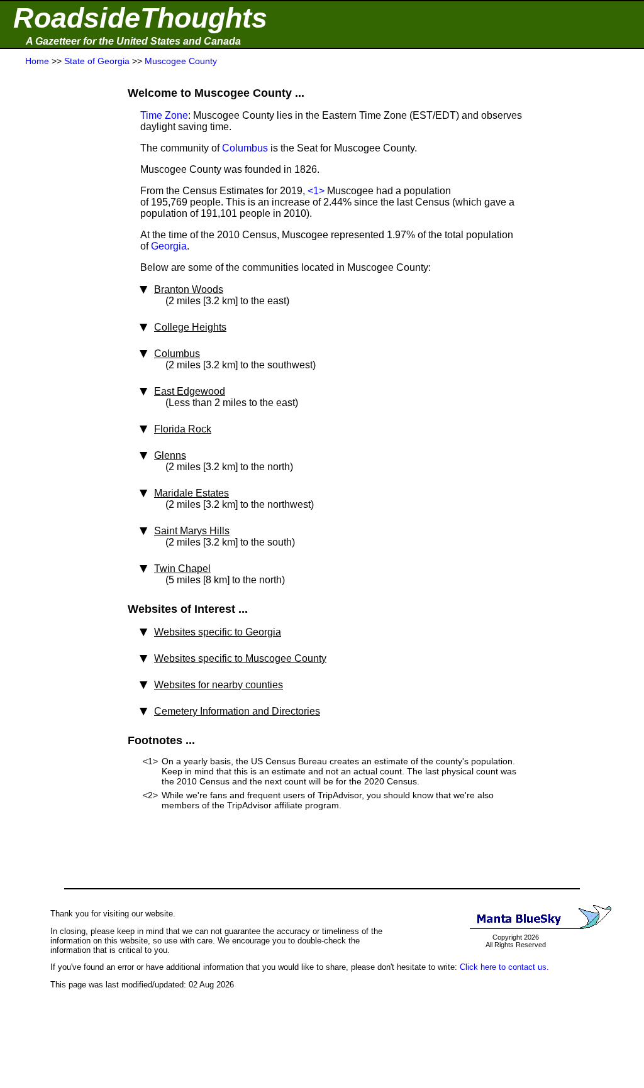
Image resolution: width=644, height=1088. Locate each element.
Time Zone (164, 115)
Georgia (169, 246)
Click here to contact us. (504, 967)
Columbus (245, 148)
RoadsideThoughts (140, 18)
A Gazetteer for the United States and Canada (133, 41)
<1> (316, 190)
